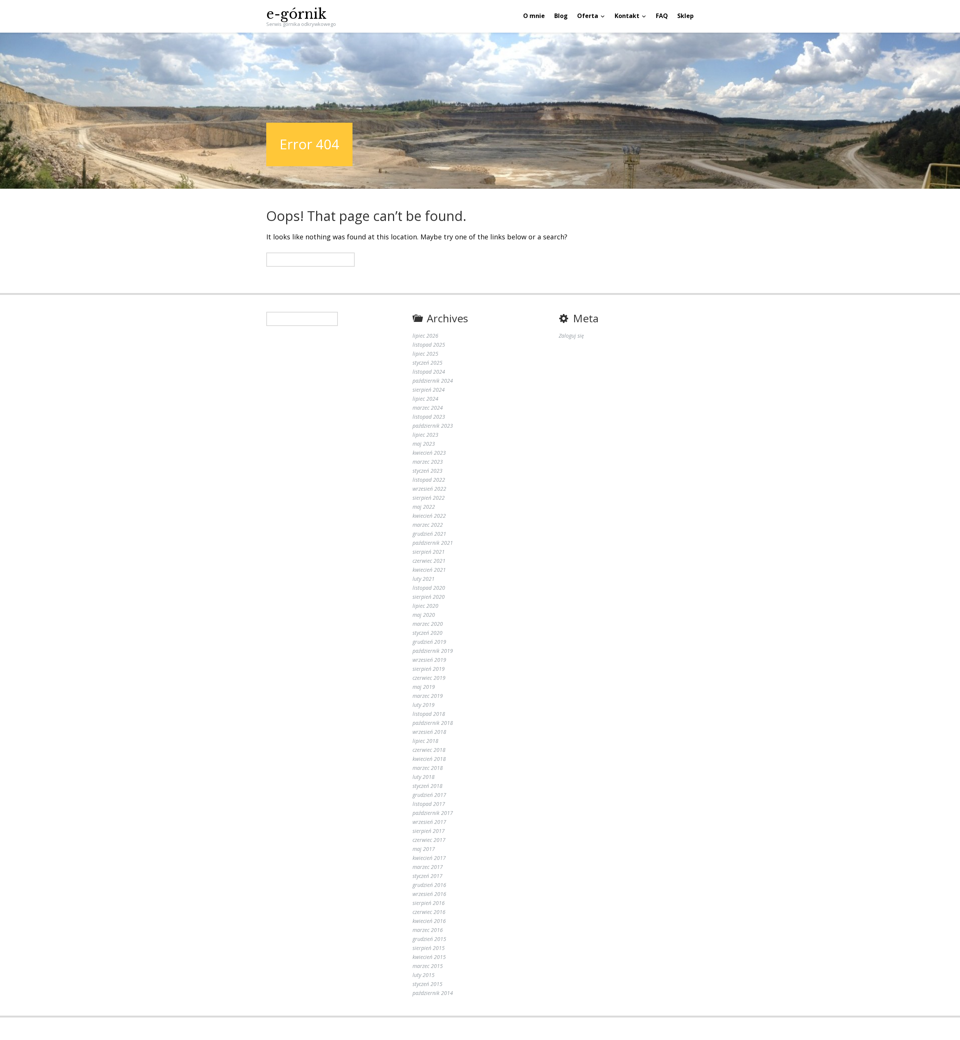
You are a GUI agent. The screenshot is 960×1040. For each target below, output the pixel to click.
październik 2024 (432, 380)
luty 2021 (423, 578)
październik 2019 (432, 650)
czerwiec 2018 (429, 749)
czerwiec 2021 (429, 560)
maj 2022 (423, 506)
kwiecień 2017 (429, 857)
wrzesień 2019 (429, 659)
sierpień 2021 (428, 551)
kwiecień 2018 (429, 758)
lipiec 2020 (425, 605)
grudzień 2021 (429, 533)
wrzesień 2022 (429, 488)
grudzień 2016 (429, 884)
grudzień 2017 (429, 794)
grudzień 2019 (429, 641)
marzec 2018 (427, 767)
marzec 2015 (427, 965)
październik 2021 (432, 542)
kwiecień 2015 (429, 956)
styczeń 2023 (427, 470)
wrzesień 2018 (429, 731)
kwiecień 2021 (429, 569)
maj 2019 (423, 686)
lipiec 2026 (425, 335)
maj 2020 (423, 614)
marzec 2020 (427, 623)
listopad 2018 (428, 713)
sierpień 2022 (428, 497)
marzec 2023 (427, 461)
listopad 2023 (428, 416)
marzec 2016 (427, 929)
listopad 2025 (428, 344)
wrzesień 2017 (429, 821)
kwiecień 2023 (429, 452)
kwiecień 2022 (429, 515)
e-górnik (296, 14)
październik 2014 (432, 992)
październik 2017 (432, 812)
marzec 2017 (427, 866)
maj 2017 (423, 848)
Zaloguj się (571, 335)
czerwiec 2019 (429, 677)
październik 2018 (432, 722)
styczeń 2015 (427, 983)
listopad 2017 (428, 803)
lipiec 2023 (425, 434)
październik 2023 (432, 425)
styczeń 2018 (427, 785)
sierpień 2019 (428, 668)
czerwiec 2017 (429, 839)
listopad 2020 (428, 587)
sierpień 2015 (428, 947)
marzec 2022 (427, 524)
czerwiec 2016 (429, 911)
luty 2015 (423, 974)
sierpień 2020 (428, 596)
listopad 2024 (428, 371)
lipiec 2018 (425, 740)
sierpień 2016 (428, 902)
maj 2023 (423, 443)
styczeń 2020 (427, 632)
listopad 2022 (428, 479)
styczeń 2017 (427, 875)
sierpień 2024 (428, 389)
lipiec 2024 (425, 398)
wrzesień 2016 (429, 893)
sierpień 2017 (428, 830)
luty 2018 (423, 776)
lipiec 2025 (425, 353)
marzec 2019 (427, 695)
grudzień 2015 (429, 938)
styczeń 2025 (427, 362)
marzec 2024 (427, 407)
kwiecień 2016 (429, 920)
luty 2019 (423, 704)
